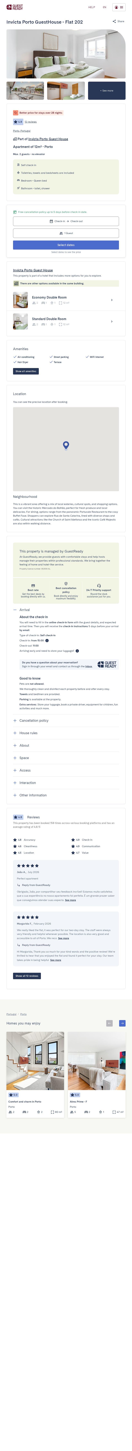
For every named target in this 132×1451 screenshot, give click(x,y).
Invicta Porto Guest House (48, 139)
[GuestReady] (14, 7)
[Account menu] (119, 7)
